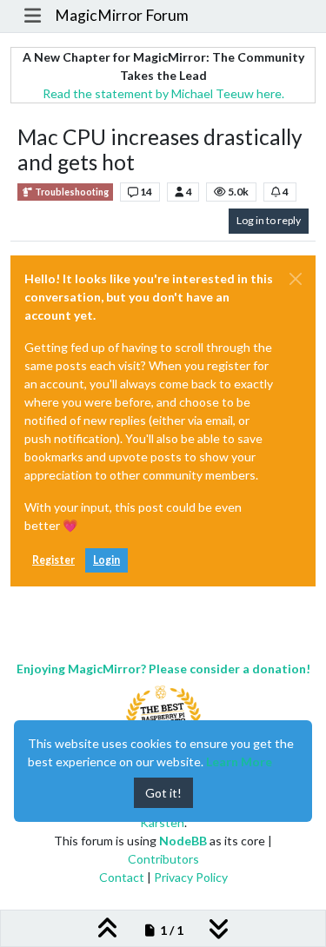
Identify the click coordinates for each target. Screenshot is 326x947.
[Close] (296, 278)
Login (106, 559)
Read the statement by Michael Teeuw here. (163, 93)
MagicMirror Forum (122, 15)
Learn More (239, 761)
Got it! (163, 792)
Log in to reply (268, 220)
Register (53, 559)
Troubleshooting (71, 192)
